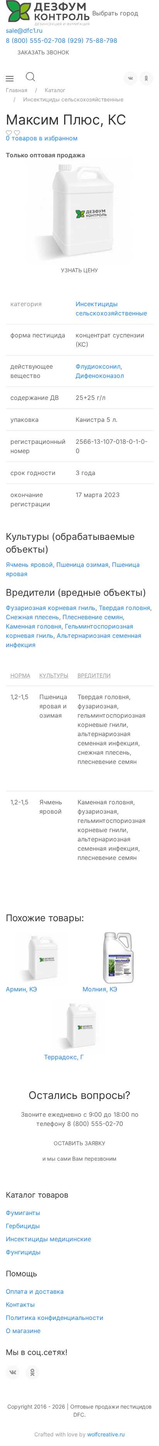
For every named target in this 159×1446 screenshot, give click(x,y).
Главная (16, 90)
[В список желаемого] (9, 133)
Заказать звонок (43, 52)
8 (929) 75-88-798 (89, 40)
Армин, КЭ (21, 989)
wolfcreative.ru (106, 1434)
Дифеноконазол (100, 375)
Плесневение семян (93, 617)
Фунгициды (23, 1252)
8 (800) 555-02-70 (34, 40)
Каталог (55, 90)
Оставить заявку (79, 1143)
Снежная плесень (32, 617)
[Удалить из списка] (17, 133)
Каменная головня (33, 626)
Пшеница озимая (82, 564)
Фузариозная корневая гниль (50, 608)
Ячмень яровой (29, 564)
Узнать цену (79, 270)
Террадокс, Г (64, 1057)
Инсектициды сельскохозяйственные (73, 99)
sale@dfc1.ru (24, 30)
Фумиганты (23, 1213)
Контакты (20, 1304)
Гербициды (23, 1226)
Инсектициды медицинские (48, 1239)
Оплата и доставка (35, 1291)
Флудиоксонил (98, 366)
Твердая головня (124, 608)
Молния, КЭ (100, 989)
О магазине (23, 1331)
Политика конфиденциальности (54, 1317)
